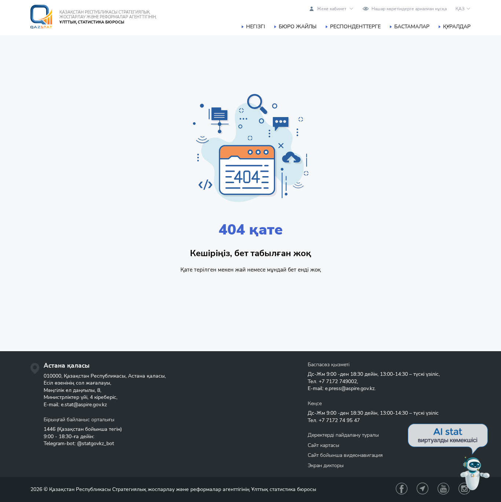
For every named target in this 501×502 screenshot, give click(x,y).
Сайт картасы (323, 445)
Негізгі (255, 26)
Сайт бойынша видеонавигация (345, 455)
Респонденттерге (355, 26)
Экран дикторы (326, 465)
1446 (49, 429)
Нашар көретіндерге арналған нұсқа (409, 9)
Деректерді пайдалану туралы (343, 435)
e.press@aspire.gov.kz (349, 388)
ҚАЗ (460, 9)
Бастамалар (411, 26)
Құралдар (457, 26)
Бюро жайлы (298, 26)
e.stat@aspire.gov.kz (84, 404)
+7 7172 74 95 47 (339, 420)
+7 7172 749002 (338, 381)
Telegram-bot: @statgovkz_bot (79, 443)
